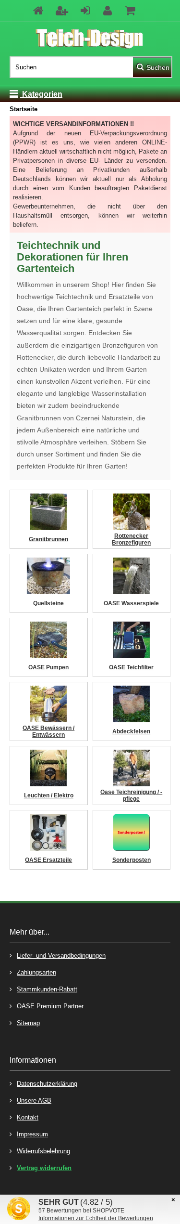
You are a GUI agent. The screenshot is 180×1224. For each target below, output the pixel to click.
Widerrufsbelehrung (43, 1151)
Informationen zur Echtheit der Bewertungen (95, 1218)
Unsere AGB (34, 1100)
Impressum (32, 1134)
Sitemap (28, 1023)
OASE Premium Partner (50, 1006)
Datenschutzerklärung (47, 1083)
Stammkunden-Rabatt (47, 989)
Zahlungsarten (36, 972)
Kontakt (27, 1117)
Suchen (152, 67)
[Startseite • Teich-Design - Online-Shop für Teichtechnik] (90, 39)
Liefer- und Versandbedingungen (61, 955)
